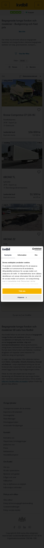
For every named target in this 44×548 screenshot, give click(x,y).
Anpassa (21, 297)
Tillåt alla (22, 291)
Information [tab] (22, 255)
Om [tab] (36, 255)
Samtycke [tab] (8, 255)
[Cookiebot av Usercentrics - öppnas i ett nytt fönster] (32, 249)
